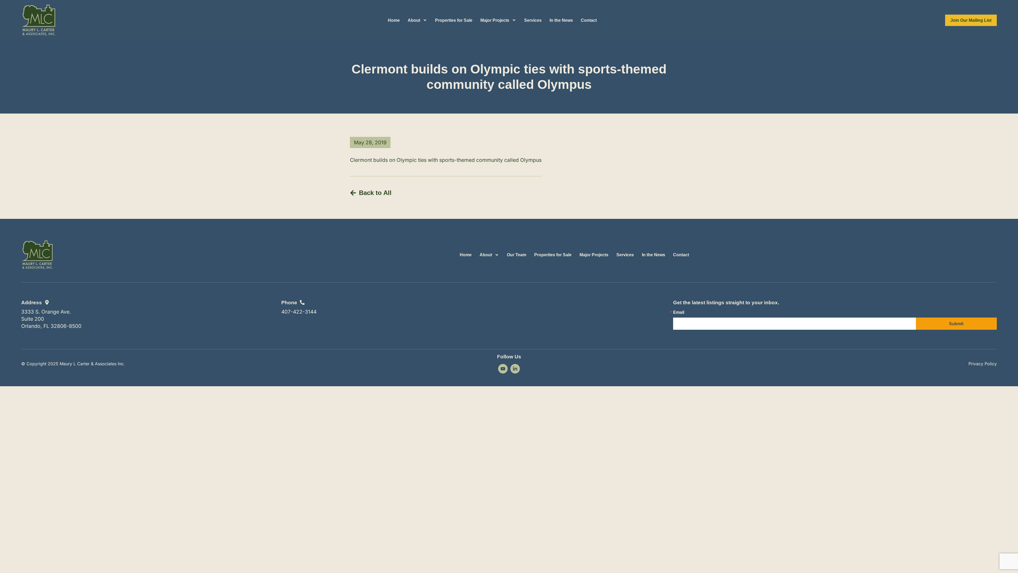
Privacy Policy (982, 363)
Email (678, 312)
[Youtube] (503, 369)
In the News (561, 20)
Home (394, 20)
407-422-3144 (299, 312)
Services (533, 20)
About (414, 20)
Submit (956, 323)
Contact (589, 20)
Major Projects (494, 20)
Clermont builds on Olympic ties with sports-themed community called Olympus (446, 160)
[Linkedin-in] (515, 369)
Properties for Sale (453, 20)
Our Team (516, 255)
